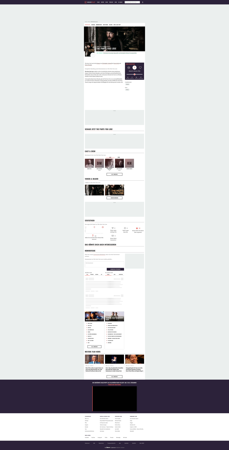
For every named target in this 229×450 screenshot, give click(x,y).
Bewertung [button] (121, 274)
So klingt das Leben (104, 422)
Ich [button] (101, 274)
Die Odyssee (110, 323)
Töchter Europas (103, 424)
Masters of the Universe (112, 332)
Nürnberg (102, 431)
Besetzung (105, 24)
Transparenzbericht (111, 443)
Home (86, 21)
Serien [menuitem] (102, 2)
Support (86, 424)
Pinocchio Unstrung (114, 385)
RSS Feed (125, 437)
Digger (131, 422)
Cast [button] (110, 157)
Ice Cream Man (110, 340)
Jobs (120, 443)
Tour (86, 429)
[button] (128, 77)
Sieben (89, 332)
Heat (89, 342)
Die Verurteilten (91, 329)
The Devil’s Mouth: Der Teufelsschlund (114, 336)
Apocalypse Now (91, 338)
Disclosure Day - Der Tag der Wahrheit (115, 334)
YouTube (93, 437)
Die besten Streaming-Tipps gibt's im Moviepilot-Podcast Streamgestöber (120, 53)
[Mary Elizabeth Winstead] (109, 163)
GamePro (134, 443)
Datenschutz (101, 443)
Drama (127, 89)
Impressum (87, 443)
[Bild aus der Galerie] (94, 190)
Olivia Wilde (117, 431)
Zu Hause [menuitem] (120, 2)
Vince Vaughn (117, 418)
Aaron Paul (116, 63)
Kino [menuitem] (116, 2)
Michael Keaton (118, 420)
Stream (93, 24)
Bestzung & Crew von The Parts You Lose (95, 155)
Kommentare (99, 24)
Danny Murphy (88, 65)
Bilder (110, 24)
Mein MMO (142, 443)
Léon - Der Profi (91, 340)
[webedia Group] (114, 448)
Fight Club (90, 325)
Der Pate (89, 327)
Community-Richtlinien (99, 254)
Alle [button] (87, 274)
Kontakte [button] (92, 274)
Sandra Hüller (118, 426)
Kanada (127, 84)
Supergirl (109, 342)
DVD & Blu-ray (117, 24)
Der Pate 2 (89, 336)
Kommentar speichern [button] (115, 269)
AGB (94, 443)
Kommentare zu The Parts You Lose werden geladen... (99, 259)
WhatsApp (118, 437)
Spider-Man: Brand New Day (113, 325)
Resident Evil (132, 424)
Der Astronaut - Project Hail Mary (106, 426)
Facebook (87, 437)
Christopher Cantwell (107, 63)
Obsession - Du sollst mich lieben (114, 338)
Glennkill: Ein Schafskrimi (105, 429)
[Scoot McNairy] (119, 163)
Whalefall (132, 431)
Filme (89, 21)
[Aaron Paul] (89, 163)
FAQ (86, 422)
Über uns (87, 418)
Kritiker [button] (96, 274)
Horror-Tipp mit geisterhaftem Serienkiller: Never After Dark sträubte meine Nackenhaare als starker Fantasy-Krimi (114, 369)
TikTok (106, 437)
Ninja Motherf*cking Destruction (106, 420)
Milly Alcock (117, 422)
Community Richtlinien (89, 431)
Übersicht (87, 24)
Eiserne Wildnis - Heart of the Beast (137, 429)
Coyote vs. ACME (133, 426)
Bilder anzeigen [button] (114, 197)
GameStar (126, 443)
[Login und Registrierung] (142, 2)
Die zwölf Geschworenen (92, 334)
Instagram (100, 437)
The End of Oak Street (112, 327)
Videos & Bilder (91, 178)
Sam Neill (117, 429)
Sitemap (86, 420)
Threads (111, 437)
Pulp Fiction (90, 323)
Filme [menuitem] (98, 2)
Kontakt (86, 426)
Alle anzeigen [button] (114, 174)
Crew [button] (119, 157)
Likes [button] (114, 274)
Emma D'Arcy (117, 424)
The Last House (110, 329)
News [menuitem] (106, 2)
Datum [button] (108, 274)
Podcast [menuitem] (111, 2)
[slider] (134, 74)
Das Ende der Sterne (104, 418)
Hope (131, 420)
